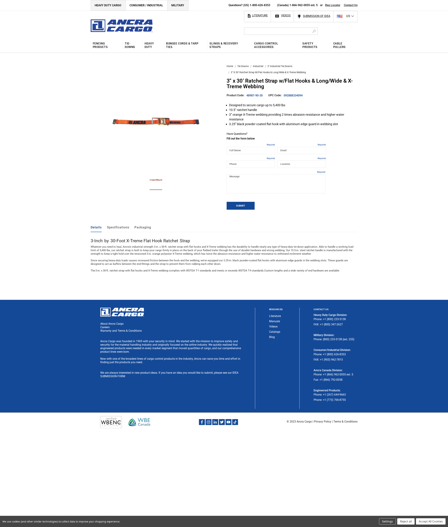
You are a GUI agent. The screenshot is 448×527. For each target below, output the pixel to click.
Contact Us (351, 5)
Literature (275, 316)
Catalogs (274, 331)
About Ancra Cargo (112, 323)
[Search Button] (314, 31)
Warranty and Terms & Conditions (121, 330)
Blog (272, 337)
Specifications (118, 227)
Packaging (142, 227)
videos (286, 15)
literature (260, 15)
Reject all (406, 521)
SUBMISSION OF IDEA (316, 16)
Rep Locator (332, 5)
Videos (273, 326)
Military (177, 5)
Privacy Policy (322, 421)
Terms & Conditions (345, 421)
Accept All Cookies (431, 521)
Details (96, 227)
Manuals (274, 321)
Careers (105, 327)
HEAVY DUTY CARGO (108, 5)
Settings (387, 521)
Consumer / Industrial (146, 5)
